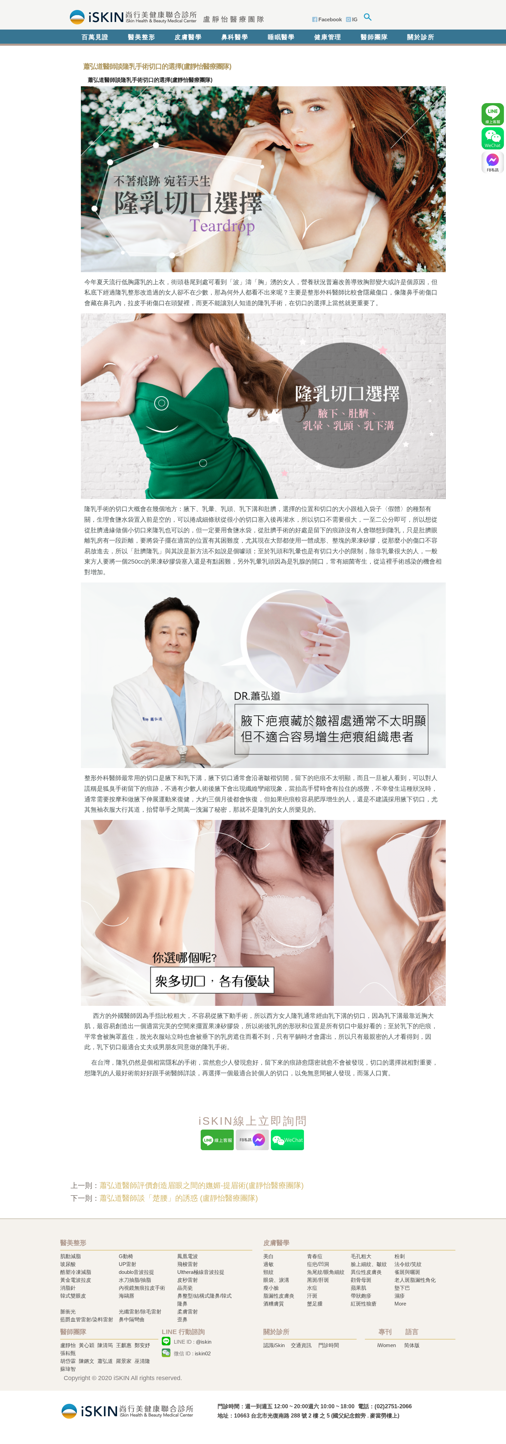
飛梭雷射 (187, 1264)
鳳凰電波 (187, 1256)
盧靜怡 (68, 1345)
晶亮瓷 (185, 1288)
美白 (268, 1256)
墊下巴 (402, 1288)
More (400, 1304)
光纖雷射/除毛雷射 (140, 1311)
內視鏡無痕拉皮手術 (142, 1288)
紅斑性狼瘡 (364, 1304)
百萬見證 (95, 37)
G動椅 (126, 1256)
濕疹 (399, 1296)
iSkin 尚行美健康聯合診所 (164, 16)
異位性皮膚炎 (366, 1272)
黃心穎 (86, 1345)
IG (355, 19)
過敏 (268, 1264)
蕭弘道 (105, 1361)
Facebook (330, 19)
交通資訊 (301, 1345)
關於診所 (420, 37)
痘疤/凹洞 (318, 1264)
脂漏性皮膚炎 (278, 1296)
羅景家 (123, 1361)
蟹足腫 (315, 1304)
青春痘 (315, 1256)
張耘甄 (68, 1353)
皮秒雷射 (187, 1280)
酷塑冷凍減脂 (75, 1272)
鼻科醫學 (235, 37)
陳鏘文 (86, 1361)
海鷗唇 (126, 1296)
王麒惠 (123, 1345)
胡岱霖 (68, 1361)
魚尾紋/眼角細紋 (326, 1272)
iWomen (386, 1345)
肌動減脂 (70, 1256)
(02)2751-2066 (393, 1406)
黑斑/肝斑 (318, 1280)
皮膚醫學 (188, 37)
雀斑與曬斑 (407, 1272)
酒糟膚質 (273, 1304)
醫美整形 (141, 37)
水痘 (312, 1288)
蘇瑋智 (68, 1369)
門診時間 (328, 1345)
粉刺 (399, 1256)
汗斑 (312, 1296)
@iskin (203, 1342)
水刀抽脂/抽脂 (135, 1280)
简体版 (412, 1345)
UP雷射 (127, 1264)
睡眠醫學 (281, 37)
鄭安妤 (142, 1345)
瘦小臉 (271, 1288)
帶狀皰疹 (361, 1296)
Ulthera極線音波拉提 (200, 1272)
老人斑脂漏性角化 (415, 1280)
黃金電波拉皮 (75, 1280)
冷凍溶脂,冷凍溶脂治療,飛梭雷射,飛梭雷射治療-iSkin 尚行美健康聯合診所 (127, 1410)
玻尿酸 (68, 1264)
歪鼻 (182, 1319)
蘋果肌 (358, 1288)
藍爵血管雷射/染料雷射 (86, 1319)
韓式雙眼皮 (73, 1296)
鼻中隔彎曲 (132, 1319)
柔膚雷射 (187, 1311)
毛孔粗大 (361, 1256)
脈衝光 (68, 1311)
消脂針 (68, 1288)
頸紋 (268, 1272)
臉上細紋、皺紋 (369, 1264)
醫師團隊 (374, 37)
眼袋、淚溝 (276, 1280)
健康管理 (327, 37)
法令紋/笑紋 (408, 1264)
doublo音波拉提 (136, 1272)
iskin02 (203, 1353)
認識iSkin (274, 1345)
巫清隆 (142, 1361)
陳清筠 (105, 1345)
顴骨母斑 (361, 1280)
